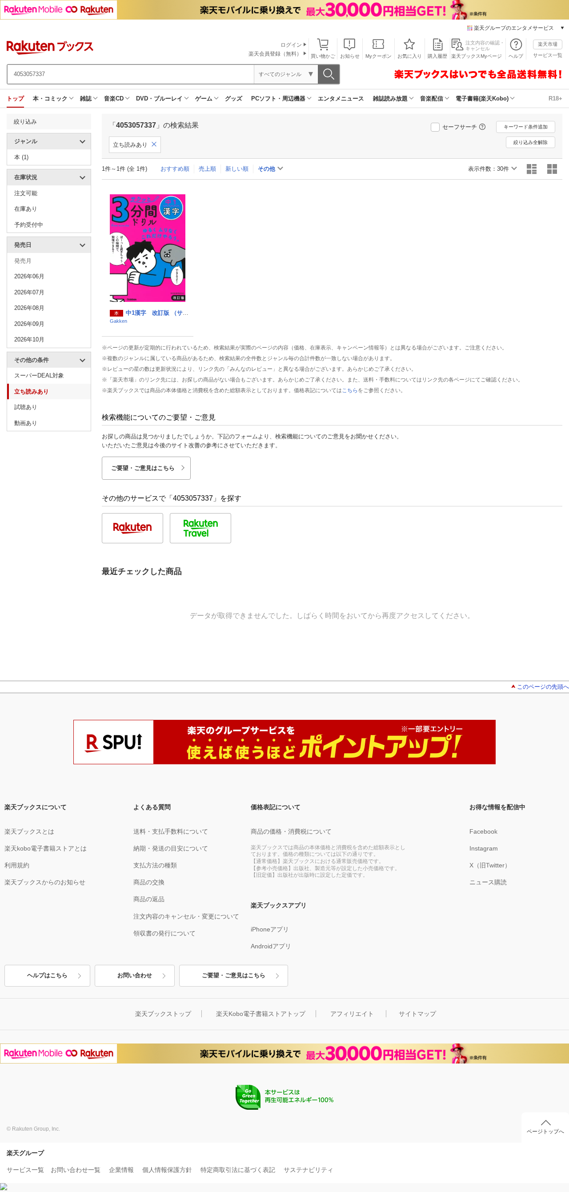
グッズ (233, 98)
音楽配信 (431, 98)
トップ (15, 98)
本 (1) (21, 157)
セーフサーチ (459, 127)
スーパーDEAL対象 (39, 375)
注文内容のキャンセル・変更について (186, 916)
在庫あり (25, 208)
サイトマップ (417, 1013)
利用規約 (16, 865)
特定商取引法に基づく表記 (237, 1169)
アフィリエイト (352, 1013)
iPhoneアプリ (270, 929)
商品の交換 (148, 882)
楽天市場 (547, 44)
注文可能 (25, 193)
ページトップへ (545, 1131)
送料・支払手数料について (170, 831)
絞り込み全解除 (530, 142)
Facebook (483, 831)
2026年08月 (29, 308)
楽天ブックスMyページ (476, 56)
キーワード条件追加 (526, 126)
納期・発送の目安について (170, 848)
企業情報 (121, 1169)
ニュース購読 (488, 882)
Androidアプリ (271, 946)
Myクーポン (378, 56)
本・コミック (50, 98)
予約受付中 (28, 224)
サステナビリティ (308, 1169)
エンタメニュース (341, 98)
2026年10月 (29, 339)
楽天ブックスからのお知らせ (44, 882)
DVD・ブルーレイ (159, 98)
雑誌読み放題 (390, 98)
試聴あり (25, 407)
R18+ (555, 98)
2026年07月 (29, 292)
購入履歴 (437, 56)
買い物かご (323, 56)
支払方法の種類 (155, 865)
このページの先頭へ (543, 686)
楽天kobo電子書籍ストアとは (45, 848)
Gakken (118, 321)
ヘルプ (516, 56)
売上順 (207, 168)
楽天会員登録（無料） (275, 53)
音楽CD (114, 98)
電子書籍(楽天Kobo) (482, 98)
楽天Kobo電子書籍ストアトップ (260, 1013)
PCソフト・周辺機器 (278, 98)
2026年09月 (29, 324)
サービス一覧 (547, 55)
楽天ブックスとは (29, 831)
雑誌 (86, 98)
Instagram (483, 848)
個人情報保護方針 (167, 1169)
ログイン (291, 45)
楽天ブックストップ (163, 1013)
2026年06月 (29, 276)
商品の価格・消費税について (291, 831)
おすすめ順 (174, 168)
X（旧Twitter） (490, 865)
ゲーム (203, 98)
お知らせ (350, 56)
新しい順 (236, 168)
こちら (350, 390)
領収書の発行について (164, 933)
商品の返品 (148, 899)
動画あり (25, 423)
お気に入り (409, 56)
